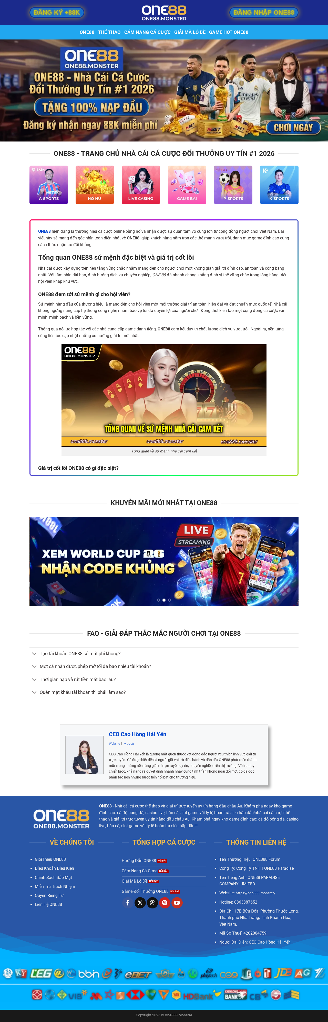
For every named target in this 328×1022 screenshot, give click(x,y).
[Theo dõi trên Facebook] (128, 902)
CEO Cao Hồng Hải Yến (137, 734)
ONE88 (87, 32)
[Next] (286, 562)
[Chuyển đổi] (34, 654)
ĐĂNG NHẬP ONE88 (264, 11)
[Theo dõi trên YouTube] (177, 902)
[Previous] (41, 562)
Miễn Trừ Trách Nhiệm (55, 886)
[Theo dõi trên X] (140, 902)
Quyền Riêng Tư (49, 895)
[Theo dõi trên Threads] (152, 902)
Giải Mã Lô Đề (190, 32)
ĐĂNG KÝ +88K (57, 11)
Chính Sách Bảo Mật (53, 877)
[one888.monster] (164, 12)
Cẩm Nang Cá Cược (147, 32)
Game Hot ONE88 (228, 32)
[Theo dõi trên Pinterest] (164, 902)
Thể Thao (109, 32)
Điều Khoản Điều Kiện (54, 868)
